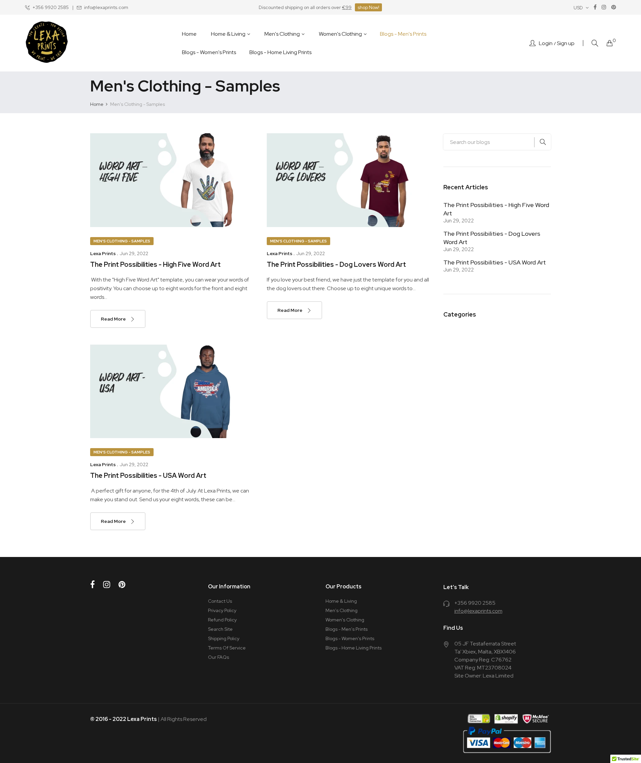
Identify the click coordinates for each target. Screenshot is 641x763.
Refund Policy (222, 620)
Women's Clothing (345, 620)
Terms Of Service (227, 648)
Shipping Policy (223, 638)
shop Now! (368, 7)
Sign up (566, 43)
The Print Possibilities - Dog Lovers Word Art (336, 264)
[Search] (595, 43)
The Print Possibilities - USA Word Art (148, 475)
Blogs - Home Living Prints (354, 648)
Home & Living (341, 601)
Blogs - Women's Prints (350, 638)
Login (546, 43)
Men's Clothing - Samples (121, 241)
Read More (114, 319)
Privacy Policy (222, 610)
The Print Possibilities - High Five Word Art (155, 264)
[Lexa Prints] (46, 43)
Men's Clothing (342, 610)
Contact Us (220, 601)
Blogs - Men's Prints (347, 629)
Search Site (220, 629)
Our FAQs (218, 657)
